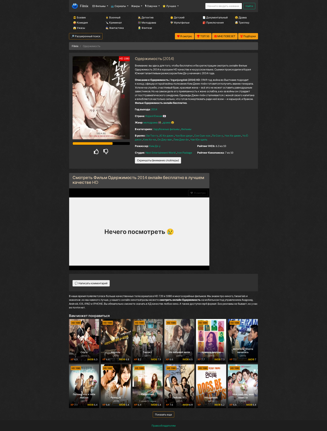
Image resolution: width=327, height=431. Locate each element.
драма (167, 122)
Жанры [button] (135, 6)
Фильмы (186, 129)
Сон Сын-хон (202, 135)
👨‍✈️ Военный (112, 17)
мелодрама (150, 122)
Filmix (84, 6)
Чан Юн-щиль (198, 139)
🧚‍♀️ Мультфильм (179, 22)
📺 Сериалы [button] (118, 6)
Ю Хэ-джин (167, 135)
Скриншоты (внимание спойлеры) (158, 160)
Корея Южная (154, 115)
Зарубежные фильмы (166, 129)
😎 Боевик (79, 17)
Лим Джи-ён (181, 139)
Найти (249, 6)
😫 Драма (241, 17)
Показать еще (163, 414)
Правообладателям (164, 425)
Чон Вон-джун (184, 135)
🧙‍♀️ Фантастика (114, 27)
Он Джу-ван (164, 139)
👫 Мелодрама (147, 22)
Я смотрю (199, 192)
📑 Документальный (214, 17)
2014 (154, 109)
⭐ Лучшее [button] (169, 6)
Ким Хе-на (149, 139)
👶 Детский (177, 17)
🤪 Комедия (80, 22)
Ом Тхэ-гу (152, 135)
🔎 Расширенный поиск (85, 36)
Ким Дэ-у (154, 145)
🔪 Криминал (113, 22)
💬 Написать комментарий (91, 283)
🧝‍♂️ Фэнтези (145, 27)
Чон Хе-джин (232, 135)
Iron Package (184, 152)
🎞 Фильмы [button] (99, 6)
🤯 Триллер (242, 22)
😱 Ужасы (79, 27)
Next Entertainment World (160, 152)
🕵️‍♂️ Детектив (145, 17)
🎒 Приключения (213, 22)
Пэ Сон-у (217, 135)
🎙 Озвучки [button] (151, 6)
